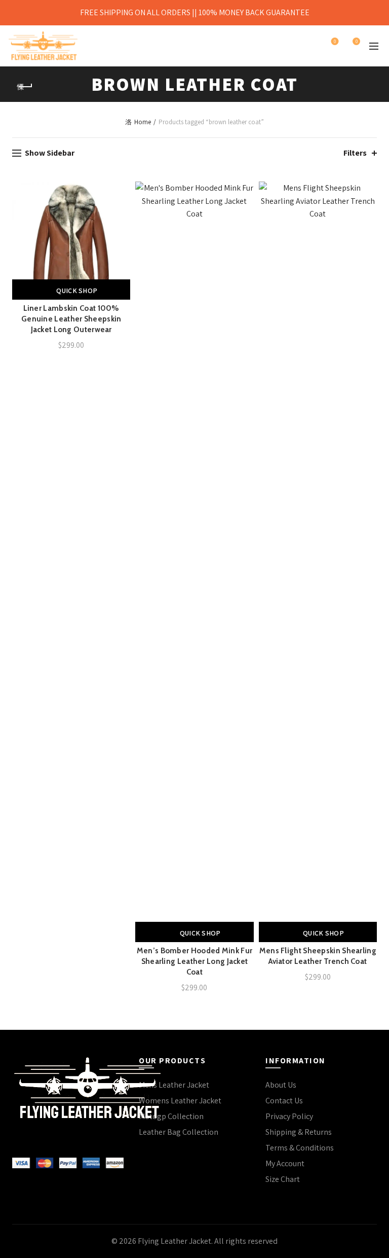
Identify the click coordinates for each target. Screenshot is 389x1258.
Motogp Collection (171, 1116)
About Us (280, 1085)
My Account (284, 1163)
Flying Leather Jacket (174, 1241)
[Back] (24, 87)
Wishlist (335, 42)
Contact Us (284, 1100)
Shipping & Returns (298, 1132)
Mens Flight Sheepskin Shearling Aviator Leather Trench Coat (317, 956)
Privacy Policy (289, 1116)
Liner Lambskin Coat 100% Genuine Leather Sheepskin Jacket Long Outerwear (71, 319)
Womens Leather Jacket (180, 1100)
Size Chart (282, 1179)
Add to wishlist (121, 190)
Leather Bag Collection (178, 1132)
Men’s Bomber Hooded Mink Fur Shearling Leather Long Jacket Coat (194, 961)
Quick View (121, 226)
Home (142, 122)
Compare (121, 208)
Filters (355, 153)
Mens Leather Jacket (174, 1085)
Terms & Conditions (299, 1147)
